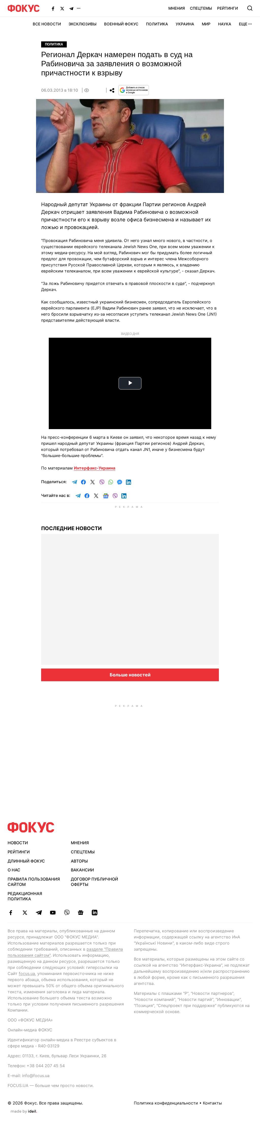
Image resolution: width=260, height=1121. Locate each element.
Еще (243, 24)
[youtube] (52, 912)
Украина (185, 24)
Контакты (212, 1103)
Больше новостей (130, 674)
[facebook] (11, 912)
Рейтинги (227, 8)
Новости (18, 842)
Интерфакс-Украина (94, 467)
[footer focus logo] (31, 827)
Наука (224, 24)
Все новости (47, 24)
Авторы (79, 861)
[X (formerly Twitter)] (62, 8)
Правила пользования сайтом (34, 881)
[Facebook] (53, 8)
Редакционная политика (25, 896)
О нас (14, 869)
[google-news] (80, 912)
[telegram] (38, 912)
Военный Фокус (121, 24)
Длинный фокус (26, 861)
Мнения (176, 8)
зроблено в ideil (24, 1111)
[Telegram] (71, 8)
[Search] (250, 8)
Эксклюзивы (82, 24)
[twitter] (24, 912)
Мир (206, 24)
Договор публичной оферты (94, 881)
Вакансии (82, 869)
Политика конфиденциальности (166, 1103)
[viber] (66, 912)
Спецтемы (201, 8)
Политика (157, 24)
